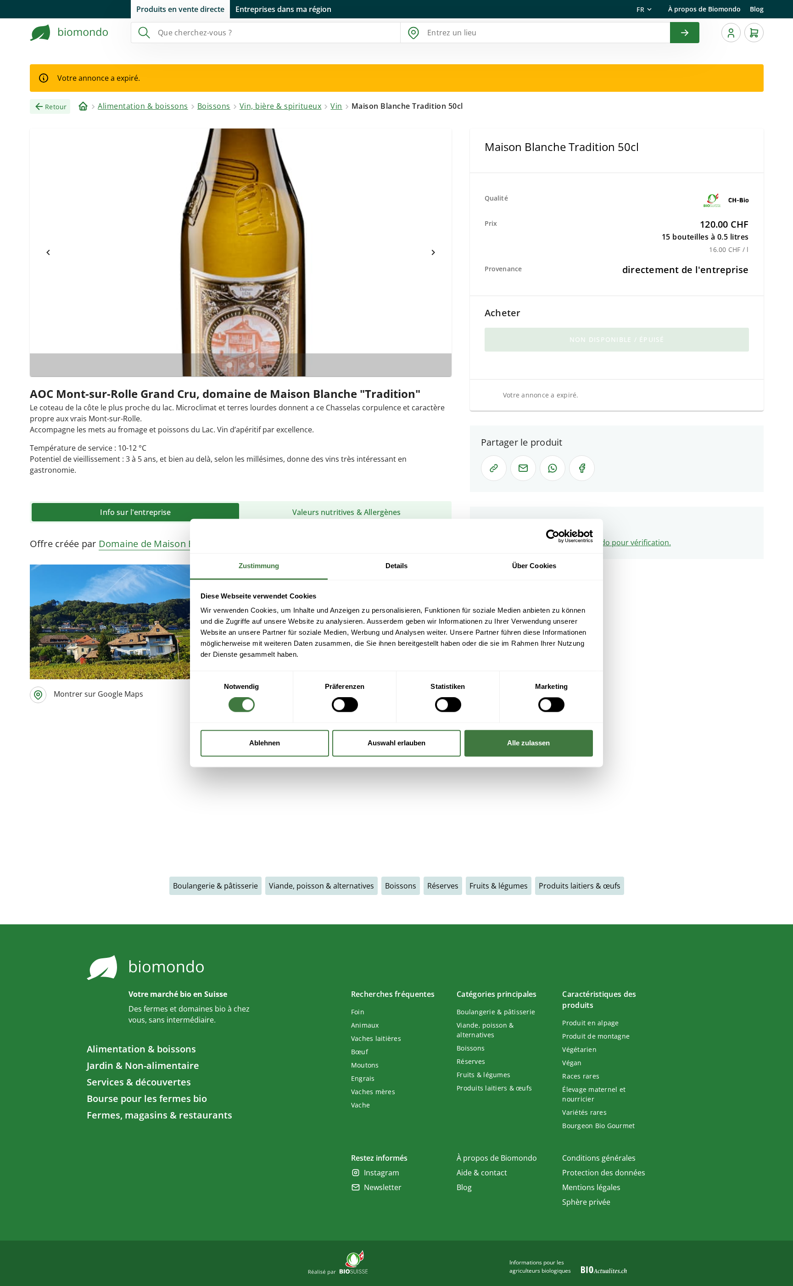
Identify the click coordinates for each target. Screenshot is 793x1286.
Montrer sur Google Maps (98, 694)
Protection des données (603, 1173)
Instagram (381, 1173)
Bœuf (359, 1051)
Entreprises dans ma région (283, 9)
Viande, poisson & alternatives (321, 886)
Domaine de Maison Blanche (161, 543)
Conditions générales (599, 1158)
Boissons (400, 886)
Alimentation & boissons (141, 1049)
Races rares (580, 1076)
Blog (757, 9)
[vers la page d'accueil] (69, 32)
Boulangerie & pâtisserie (215, 886)
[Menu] (731, 32)
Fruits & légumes (498, 886)
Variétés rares (584, 1112)
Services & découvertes (139, 1082)
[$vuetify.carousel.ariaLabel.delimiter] (229, 365)
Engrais (363, 1078)
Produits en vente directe (180, 9)
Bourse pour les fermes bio (147, 1098)
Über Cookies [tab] (534, 566)
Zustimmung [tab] (259, 566)
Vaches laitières (376, 1038)
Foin (357, 1011)
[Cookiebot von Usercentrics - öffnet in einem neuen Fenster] (553, 536)
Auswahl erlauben (396, 743)
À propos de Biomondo (704, 9)
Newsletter (383, 1187)
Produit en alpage (590, 1022)
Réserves (442, 886)
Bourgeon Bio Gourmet (598, 1125)
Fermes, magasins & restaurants (159, 1115)
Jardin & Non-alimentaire (143, 1065)
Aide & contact (482, 1173)
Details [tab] (396, 566)
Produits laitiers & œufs (579, 886)
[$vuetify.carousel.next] (433, 252)
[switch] (345, 705)
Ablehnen (264, 743)
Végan (571, 1062)
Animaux (365, 1025)
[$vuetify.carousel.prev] (48, 252)
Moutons (365, 1065)
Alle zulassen (528, 743)
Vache (360, 1105)
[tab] (135, 512)
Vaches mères (373, 1091)
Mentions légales (591, 1187)
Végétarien (579, 1049)
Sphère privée (586, 1202)
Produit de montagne (596, 1036)
